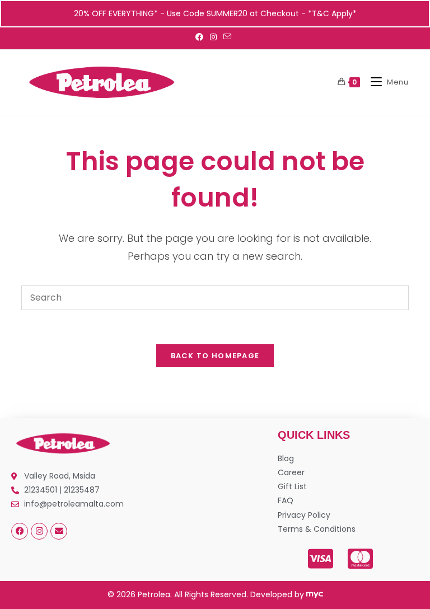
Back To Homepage (215, 355)
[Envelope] (58, 531)
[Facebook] (19, 531)
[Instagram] (39, 531)
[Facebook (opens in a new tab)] (201, 37)
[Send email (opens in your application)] (227, 37)
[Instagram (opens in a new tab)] (213, 37)
